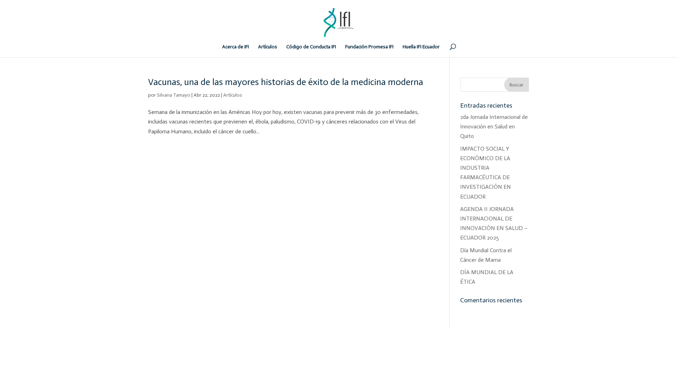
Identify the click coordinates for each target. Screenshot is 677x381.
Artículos (267, 47)
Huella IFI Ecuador (421, 47)
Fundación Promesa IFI (369, 47)
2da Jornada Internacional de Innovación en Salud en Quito (494, 126)
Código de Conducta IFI (311, 47)
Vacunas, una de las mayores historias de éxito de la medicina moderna (285, 82)
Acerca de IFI (235, 47)
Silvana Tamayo (173, 95)
